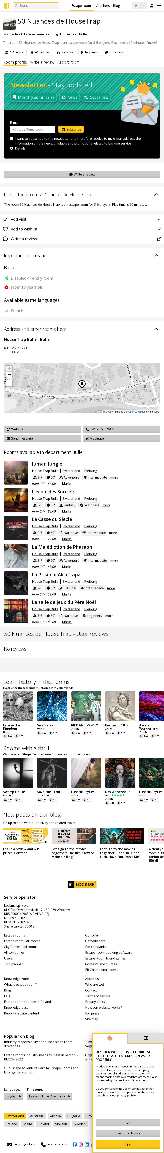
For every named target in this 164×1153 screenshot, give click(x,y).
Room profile (15, 62)
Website (16, 429)
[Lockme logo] (6, 5)
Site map (91, 1019)
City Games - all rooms (20, 947)
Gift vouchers (95, 941)
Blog (116, 5)
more (114, 477)
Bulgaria (73, 1116)
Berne (7, 732)
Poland (43, 1124)
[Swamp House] (18, 773)
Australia (37, 1116)
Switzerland (12, 34)
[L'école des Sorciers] (16, 500)
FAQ (7, 996)
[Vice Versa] (52, 706)
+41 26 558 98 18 (102, 429)
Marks (67, 483)
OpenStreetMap (137, 411)
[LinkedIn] (87, 1145)
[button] (9, 369)
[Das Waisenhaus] (120, 773)
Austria (55, 1116)
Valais (41, 729)
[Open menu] (159, 5)
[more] (152, 42)
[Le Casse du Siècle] (16, 528)
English (11, 1096)
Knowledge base (16, 1007)
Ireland (11, 1124)
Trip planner (13, 964)
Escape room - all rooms (22, 941)
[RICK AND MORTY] (86, 706)
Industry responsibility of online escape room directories (38, 1044)
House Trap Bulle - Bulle (27, 339)
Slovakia (61, 1124)
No (128, 1123)
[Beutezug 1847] (120, 706)
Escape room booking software (108, 953)
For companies (96, 947)
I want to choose (128, 1133)
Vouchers (103, 5)
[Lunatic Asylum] (86, 773)
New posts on (32, 814)
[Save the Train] (52, 773)
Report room (68, 62)
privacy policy (126, 1095)
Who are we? (94, 984)
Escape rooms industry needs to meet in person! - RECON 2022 (41, 1057)
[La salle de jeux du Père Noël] (16, 611)
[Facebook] (75, 1145)
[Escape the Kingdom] (18, 706)
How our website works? (103, 1007)
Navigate (96, 438)
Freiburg (90, 471)
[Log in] (151, 6)
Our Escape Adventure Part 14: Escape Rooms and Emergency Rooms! (41, 1070)
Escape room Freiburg (41, 34)
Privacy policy (95, 1002)
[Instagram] (81, 1145)
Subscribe (73, 129)
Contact (91, 990)
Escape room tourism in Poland (27, 1002)
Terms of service (97, 996)
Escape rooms (81, 5)
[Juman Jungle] (16, 473)
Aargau (109, 729)
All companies (14, 953)
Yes (128, 1144)
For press (92, 1013)
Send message (21, 438)
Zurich (75, 729)
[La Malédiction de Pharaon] (16, 556)
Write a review (42, 62)
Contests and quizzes (101, 964)
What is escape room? (20, 984)
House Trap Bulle (73, 34)
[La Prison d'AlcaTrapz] (16, 583)
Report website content (21, 1013)
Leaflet (109, 411)
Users (8, 958)
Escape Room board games (105, 958)
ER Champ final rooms (101, 970)
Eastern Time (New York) (47, 1096)
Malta (27, 1124)
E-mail (14, 122)
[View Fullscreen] (9, 383)
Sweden (80, 1124)
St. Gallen (43, 795)
